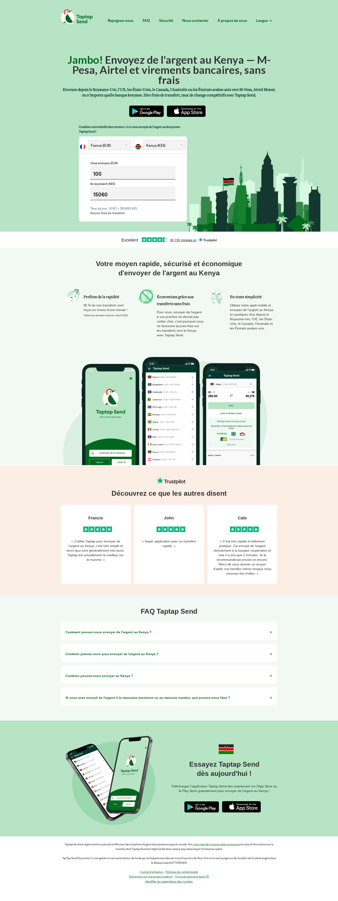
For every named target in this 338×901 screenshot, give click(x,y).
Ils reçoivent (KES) (102, 184)
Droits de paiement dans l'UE (192, 876)
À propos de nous (232, 21)
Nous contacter (195, 21)
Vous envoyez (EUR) (104, 163)
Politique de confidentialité (182, 872)
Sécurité (166, 21)
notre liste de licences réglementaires (215, 844)
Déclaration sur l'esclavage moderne (150, 876)
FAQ (146, 21)
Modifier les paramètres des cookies (169, 881)
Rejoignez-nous (120, 21)
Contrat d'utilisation (151, 872)
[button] (264, 23)
